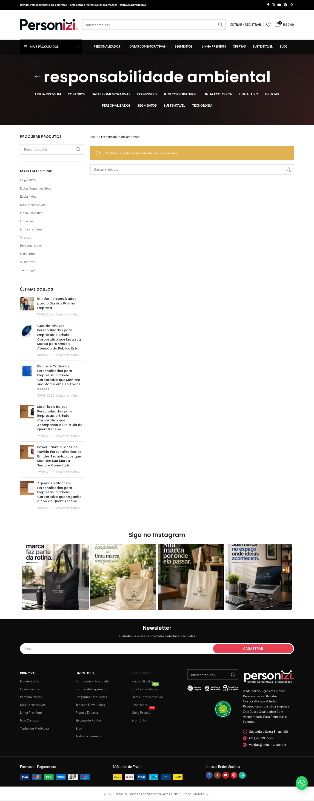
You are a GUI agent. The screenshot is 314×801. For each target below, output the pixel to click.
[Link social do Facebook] (268, 5)
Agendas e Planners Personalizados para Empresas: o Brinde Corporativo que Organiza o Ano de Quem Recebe (59, 492)
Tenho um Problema (34, 728)
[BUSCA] (220, 24)
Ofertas (25, 237)
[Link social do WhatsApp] (291, 5)
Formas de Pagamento (91, 689)
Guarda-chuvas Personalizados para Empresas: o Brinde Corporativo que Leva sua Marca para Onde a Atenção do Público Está (59, 337)
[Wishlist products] (268, 24)
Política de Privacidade (92, 681)
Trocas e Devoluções (90, 705)
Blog (79, 728)
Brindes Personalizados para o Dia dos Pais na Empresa (56, 303)
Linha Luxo (27, 221)
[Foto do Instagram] (55, 577)
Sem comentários (67, 314)
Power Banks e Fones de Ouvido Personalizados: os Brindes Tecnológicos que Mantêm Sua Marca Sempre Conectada (59, 456)
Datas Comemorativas (36, 188)
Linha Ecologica (31, 213)
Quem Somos (29, 689)
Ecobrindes (28, 196)
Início (94, 137)
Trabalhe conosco (88, 736)
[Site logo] (48, 24)
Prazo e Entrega (87, 712)
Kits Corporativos (33, 205)
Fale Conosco (29, 720)
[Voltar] (37, 77)
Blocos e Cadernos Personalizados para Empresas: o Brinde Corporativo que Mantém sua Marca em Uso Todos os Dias (58, 377)
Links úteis (85, 673)
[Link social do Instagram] (273, 5)
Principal (28, 673)
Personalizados (31, 245)
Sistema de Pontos (89, 720)
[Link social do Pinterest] (285, 5)
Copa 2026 (28, 180)
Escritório (138, 720)
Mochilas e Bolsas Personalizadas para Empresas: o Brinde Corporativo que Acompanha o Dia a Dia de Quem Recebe (59, 418)
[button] (302, 783)
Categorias (141, 673)
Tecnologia (27, 270)
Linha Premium (31, 229)
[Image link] (55, 776)
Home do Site (29, 681)
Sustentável (28, 262)
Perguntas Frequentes (91, 697)
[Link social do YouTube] (279, 5)
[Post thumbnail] (27, 306)
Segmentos (27, 254)
